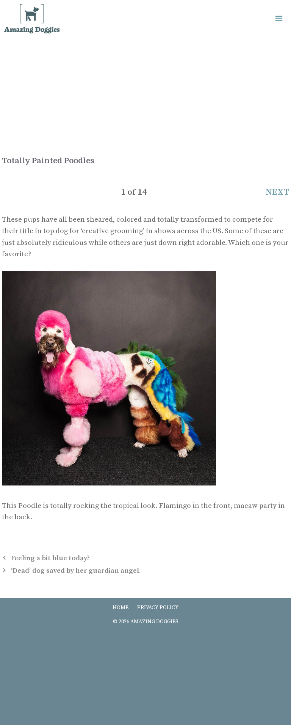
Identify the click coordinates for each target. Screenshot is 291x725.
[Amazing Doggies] (32, 19)
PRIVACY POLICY (157, 607)
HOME (120, 607)
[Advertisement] (145, 99)
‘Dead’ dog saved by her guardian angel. (76, 570)
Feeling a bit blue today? (50, 558)
